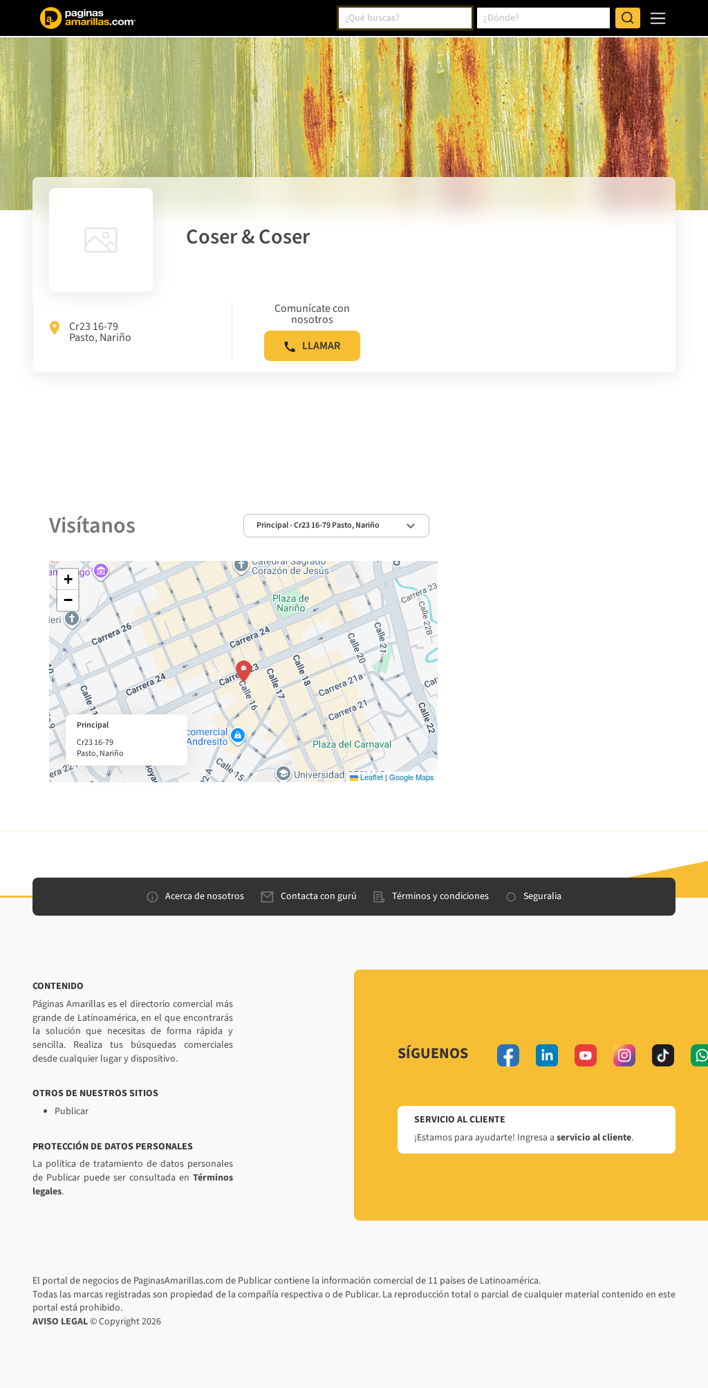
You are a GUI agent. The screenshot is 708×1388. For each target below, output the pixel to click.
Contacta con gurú (319, 896)
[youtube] (586, 1055)
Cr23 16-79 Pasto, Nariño (100, 332)
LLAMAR (321, 345)
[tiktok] (663, 1055)
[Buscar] (627, 18)
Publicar (71, 1111)
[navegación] (658, 18)
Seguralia (542, 896)
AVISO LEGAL (60, 1322)
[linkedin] (547, 1055)
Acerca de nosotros (204, 896)
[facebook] (508, 1055)
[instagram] (624, 1055)
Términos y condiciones (440, 896)
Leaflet (370, 776)
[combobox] (405, 18)
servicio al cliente (594, 1138)
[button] (244, 671)
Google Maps (411, 776)
